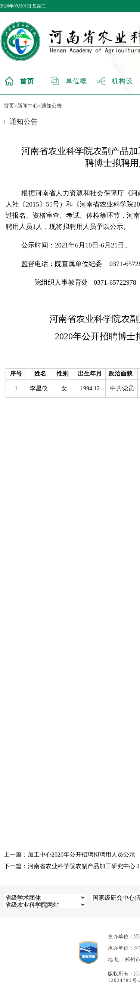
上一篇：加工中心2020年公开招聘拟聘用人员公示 (69, 854)
